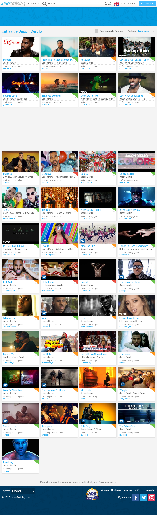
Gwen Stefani (141, 249)
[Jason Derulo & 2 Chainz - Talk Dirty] (97, 413)
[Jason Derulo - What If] (59, 305)
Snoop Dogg (139, 393)
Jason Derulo (9, 63)
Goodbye (47, 173)
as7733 (6, 399)
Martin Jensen (93, 99)
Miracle (7, 59)
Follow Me (8, 354)
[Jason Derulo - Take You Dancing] (59, 83)
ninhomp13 (124, 255)
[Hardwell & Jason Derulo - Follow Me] (20, 341)
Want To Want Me (12, 390)
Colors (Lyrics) (127, 173)
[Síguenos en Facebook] (135, 497)
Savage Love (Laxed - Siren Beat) (137, 59)
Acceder (128, 3)
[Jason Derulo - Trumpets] (59, 413)
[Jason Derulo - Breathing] (20, 449)
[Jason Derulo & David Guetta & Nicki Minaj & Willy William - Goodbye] (59, 161)
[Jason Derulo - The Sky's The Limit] (136, 269)
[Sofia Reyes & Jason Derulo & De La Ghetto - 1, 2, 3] (20, 197)
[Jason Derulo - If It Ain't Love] (20, 269)
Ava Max (29, 177)
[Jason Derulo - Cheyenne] (136, 341)
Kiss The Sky (88, 246)
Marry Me (86, 390)
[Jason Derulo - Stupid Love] (20, 413)
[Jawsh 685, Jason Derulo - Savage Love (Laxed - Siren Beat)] (136, 47)
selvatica (7, 68)
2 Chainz (98, 429)
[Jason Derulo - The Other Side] (136, 413)
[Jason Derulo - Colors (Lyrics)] (136, 161)
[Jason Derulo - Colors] (97, 161)
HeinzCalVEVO (87, 182)
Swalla (45, 246)
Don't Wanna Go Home (53, 390)
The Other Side (127, 426)
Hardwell (7, 357)
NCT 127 (142, 99)
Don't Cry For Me (89, 95)
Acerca (105, 490)
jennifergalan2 (87, 327)
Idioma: (6, 491)
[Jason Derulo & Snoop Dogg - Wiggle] (136, 377)
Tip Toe (46, 209)
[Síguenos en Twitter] (143, 497)
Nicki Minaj (74, 177)
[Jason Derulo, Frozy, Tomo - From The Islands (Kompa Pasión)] (59, 47)
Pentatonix (8, 249)
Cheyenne (124, 354)
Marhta (122, 363)
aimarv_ (6, 182)
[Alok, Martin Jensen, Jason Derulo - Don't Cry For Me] (97, 83)
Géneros (32, 3)
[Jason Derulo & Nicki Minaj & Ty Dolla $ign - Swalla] (59, 233)
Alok (83, 99)
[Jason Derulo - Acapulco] (97, 47)
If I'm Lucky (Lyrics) (129, 209)
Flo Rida (45, 285)
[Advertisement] (78, 17)
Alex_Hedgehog (48, 255)
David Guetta (62, 177)
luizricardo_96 (125, 68)
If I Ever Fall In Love (14, 246)
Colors (84, 173)
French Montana (63, 213)
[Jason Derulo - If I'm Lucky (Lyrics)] (136, 197)
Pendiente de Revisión (112, 31)
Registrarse (147, 3)
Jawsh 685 (124, 63)
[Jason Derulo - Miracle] (20, 47)
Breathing (8, 462)
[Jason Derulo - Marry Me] (97, 377)
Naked (84, 282)
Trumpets (47, 426)
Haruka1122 (47, 327)
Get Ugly (46, 354)
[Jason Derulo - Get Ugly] (59, 341)
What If (46, 318)
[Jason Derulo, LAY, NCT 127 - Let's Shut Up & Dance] (136, 83)
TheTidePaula (9, 255)
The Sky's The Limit (129, 282)
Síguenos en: (124, 497)
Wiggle (123, 390)
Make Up (8, 173)
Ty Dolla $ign (73, 249)
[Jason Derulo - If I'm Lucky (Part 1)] (97, 197)
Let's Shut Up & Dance (131, 95)
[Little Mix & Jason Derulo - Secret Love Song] (136, 305)
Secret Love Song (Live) (94, 354)
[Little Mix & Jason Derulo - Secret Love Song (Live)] (97, 341)
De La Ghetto (35, 213)
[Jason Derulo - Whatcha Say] (20, 305)
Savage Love (10, 95)
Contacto (116, 490)
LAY (135, 99)
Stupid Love (9, 426)
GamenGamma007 (11, 327)
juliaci (44, 219)
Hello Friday (48, 282)
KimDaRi (45, 68)
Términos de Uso (132, 490)
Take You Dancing (51, 95)
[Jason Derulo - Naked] (97, 269)
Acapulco (85, 59)
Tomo (64, 63)
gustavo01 (7, 104)
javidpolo (45, 104)
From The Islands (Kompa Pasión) (60, 59)
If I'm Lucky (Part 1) (91, 209)
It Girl (83, 318)
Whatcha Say (10, 318)
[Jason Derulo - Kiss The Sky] (97, 233)
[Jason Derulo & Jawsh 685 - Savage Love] (20, 83)
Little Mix (123, 321)
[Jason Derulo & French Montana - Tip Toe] (59, 197)
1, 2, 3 (6, 209)
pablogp (122, 291)
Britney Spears (126, 249)
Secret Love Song (129, 318)
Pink (151, 249)
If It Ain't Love (10, 282)
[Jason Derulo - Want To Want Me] (20, 377)
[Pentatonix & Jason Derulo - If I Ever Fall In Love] (20, 233)
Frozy (58, 63)
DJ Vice (6, 177)
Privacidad (149, 490)
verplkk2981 (86, 68)
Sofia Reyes (9, 213)
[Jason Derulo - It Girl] (97, 305)
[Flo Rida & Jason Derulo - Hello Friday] (59, 269)
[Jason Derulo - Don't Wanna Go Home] (59, 377)
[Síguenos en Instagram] (151, 497)
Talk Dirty (86, 426)
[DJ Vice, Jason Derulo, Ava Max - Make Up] (20, 161)
